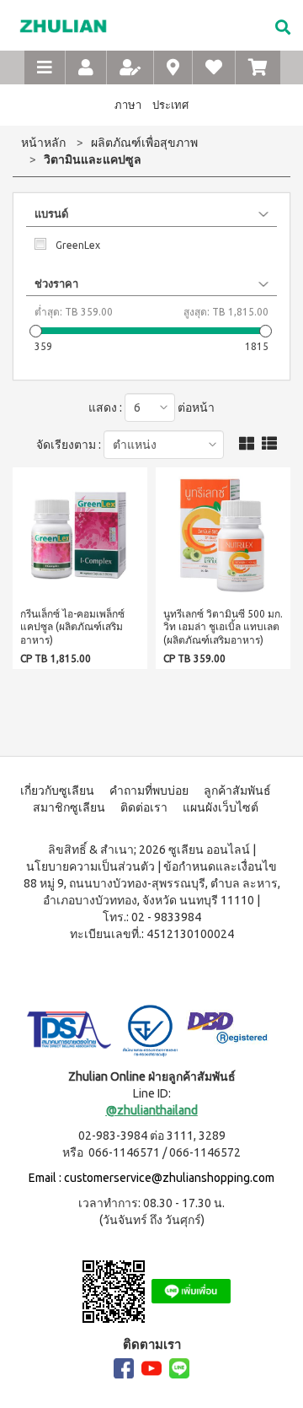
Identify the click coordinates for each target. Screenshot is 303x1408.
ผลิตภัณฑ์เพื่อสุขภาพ (144, 142)
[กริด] (247, 444)
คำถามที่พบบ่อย (149, 790)
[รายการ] (269, 444)
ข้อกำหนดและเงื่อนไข (220, 866)
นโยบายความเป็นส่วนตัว (90, 866)
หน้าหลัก (43, 142)
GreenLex (78, 245)
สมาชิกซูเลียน (69, 807)
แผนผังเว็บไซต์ (220, 807)
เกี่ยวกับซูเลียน (57, 790)
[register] (130, 67)
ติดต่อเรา (143, 807)
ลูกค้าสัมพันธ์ (237, 790)
